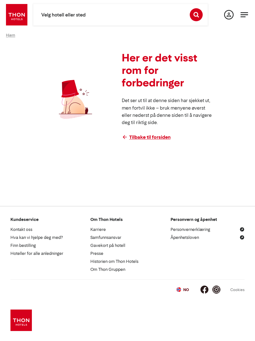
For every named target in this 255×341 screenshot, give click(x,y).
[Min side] (229, 14)
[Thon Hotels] (16, 14)
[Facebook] (204, 290)
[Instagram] (216, 290)
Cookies (237, 290)
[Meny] (244, 14)
